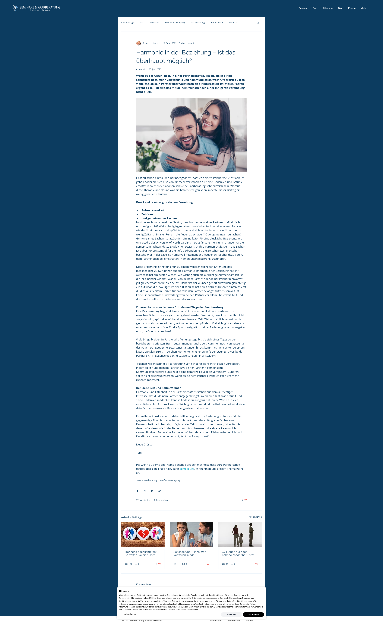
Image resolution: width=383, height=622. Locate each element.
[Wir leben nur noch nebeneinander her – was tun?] (240, 534)
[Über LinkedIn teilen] (152, 490)
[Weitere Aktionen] (245, 43)
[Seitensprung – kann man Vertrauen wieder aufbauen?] (191, 534)
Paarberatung (198, 22)
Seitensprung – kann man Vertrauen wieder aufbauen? (190, 553)
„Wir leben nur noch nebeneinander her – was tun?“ (238, 553)
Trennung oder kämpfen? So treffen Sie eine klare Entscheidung (141, 553)
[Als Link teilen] (159, 490)
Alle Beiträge (127, 22)
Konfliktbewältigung (175, 22)
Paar (142, 22)
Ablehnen (231, 614)
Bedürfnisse (217, 22)
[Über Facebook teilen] (137, 490)
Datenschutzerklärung (128, 598)
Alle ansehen (255, 516)
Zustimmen (253, 614)
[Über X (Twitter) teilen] (144, 490)
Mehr (231, 22)
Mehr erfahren (129, 614)
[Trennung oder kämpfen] (143, 534)
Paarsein (154, 22)
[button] (258, 22)
